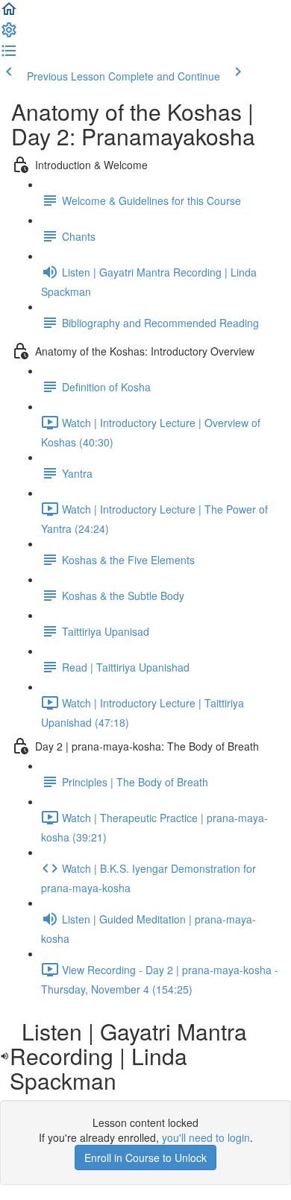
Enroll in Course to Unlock (145, 1157)
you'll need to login (206, 1137)
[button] (9, 13)
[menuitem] (9, 34)
